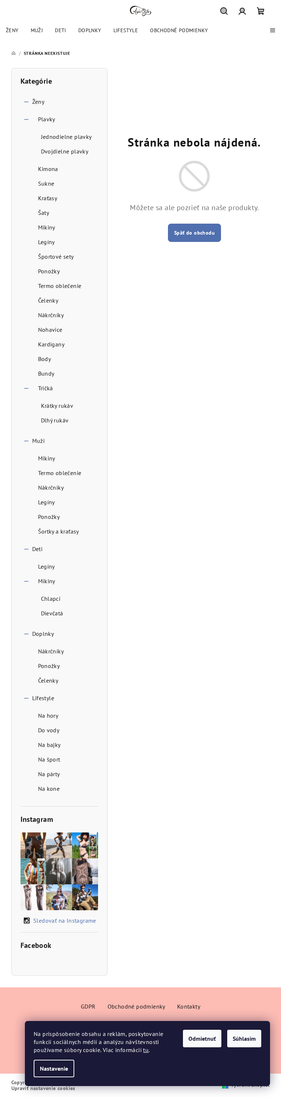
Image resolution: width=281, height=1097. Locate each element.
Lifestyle (43, 698)
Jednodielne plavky (66, 136)
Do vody (49, 730)
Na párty (49, 774)
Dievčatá (52, 613)
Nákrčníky (51, 315)
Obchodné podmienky (136, 1006)
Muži (38, 440)
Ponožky (49, 271)
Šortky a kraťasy (58, 531)
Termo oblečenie (60, 285)
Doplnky (43, 633)
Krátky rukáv (57, 405)
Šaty (43, 212)
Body (44, 358)
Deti (37, 549)
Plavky (46, 119)
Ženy (38, 101)
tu (146, 1050)
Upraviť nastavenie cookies (43, 1088)
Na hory (48, 715)
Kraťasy (47, 198)
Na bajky (49, 744)
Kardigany (51, 344)
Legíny (46, 242)
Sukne (46, 183)
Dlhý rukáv (55, 420)
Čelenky (48, 300)
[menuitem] (12, 30)
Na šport (49, 759)
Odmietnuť (202, 1038)
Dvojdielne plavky (65, 151)
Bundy (46, 373)
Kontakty (188, 1006)
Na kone (49, 788)
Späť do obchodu (194, 232)
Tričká (45, 388)
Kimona (48, 168)
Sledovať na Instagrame (64, 920)
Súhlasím (244, 1038)
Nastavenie (54, 1068)
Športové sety (56, 256)
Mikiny (46, 227)
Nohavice (50, 329)
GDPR (88, 1006)
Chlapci (51, 598)
